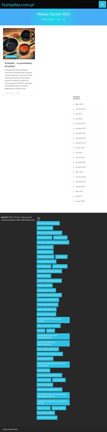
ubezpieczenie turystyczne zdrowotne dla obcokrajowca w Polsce (52, 395)
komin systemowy (44, 266)
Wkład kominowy (59, 408)
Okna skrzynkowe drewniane (48, 300)
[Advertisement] (88, 61)
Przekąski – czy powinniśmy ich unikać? (18, 64)
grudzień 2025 (81, 128)
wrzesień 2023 (81, 182)
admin (18, 93)
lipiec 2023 (79, 191)
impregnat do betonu (45, 252)
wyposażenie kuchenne (46, 413)
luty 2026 (79, 119)
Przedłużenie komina (45, 358)
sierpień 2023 (80, 186)
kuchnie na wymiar (60, 266)
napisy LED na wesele (44, 285)
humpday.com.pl (18, 4)
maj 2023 (79, 196)
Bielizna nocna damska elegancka (49, 233)
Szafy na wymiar (59, 380)
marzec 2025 (80, 148)
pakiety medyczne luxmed (46, 314)
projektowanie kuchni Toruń (48, 349)
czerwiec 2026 (81, 109)
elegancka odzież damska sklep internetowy (53, 242)
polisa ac (41, 330)
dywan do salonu (60, 237)
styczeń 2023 (80, 201)
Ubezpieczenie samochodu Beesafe (49, 389)
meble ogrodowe (44, 276)
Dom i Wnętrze (11, 56)
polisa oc (50, 330)
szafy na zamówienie (45, 384)
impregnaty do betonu (45, 256)
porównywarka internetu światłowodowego (47, 343)
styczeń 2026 (80, 123)
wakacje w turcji (43, 408)
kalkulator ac (61, 256)
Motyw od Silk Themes (10, 429)
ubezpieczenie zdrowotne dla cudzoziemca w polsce (52, 402)
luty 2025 (79, 153)
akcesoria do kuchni (45, 228)
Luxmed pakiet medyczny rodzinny (49, 271)
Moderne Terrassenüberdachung (49, 280)
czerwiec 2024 (81, 177)
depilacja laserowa (44, 237)
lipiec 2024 (79, 172)
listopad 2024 (80, 162)
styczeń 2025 (80, 157)
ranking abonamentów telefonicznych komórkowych (51, 364)
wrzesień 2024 (81, 167)
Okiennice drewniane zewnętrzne (49, 295)
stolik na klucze (43, 370)
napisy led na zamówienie (46, 290)
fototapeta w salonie (45, 247)
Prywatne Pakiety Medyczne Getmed (50, 354)
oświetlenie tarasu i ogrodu (47, 304)
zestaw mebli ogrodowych (47, 417)
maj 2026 (79, 114)
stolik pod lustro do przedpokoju (49, 375)
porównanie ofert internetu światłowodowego (48, 336)
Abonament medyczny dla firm (48, 223)
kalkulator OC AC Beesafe (46, 261)
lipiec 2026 (79, 104)
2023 (58, 19)
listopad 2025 (80, 133)
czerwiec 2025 (81, 143)
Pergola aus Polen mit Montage (48, 326)
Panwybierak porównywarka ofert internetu (50, 320)
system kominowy (44, 380)
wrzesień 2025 (81, 138)
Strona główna (48, 19)
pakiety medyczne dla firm (46, 309)
